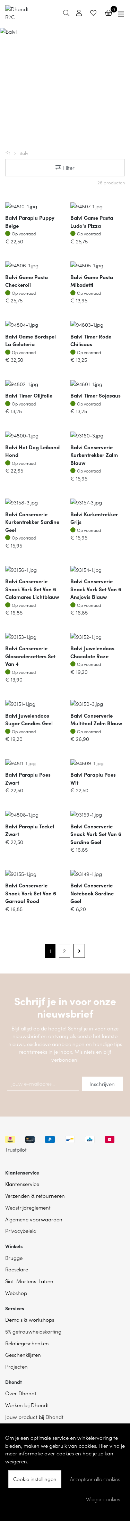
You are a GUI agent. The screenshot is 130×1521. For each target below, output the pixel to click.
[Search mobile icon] (66, 12)
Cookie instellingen (35, 1478)
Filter (69, 167)
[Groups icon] (121, 13)
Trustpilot (16, 1149)
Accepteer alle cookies (95, 1479)
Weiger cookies (103, 1499)
